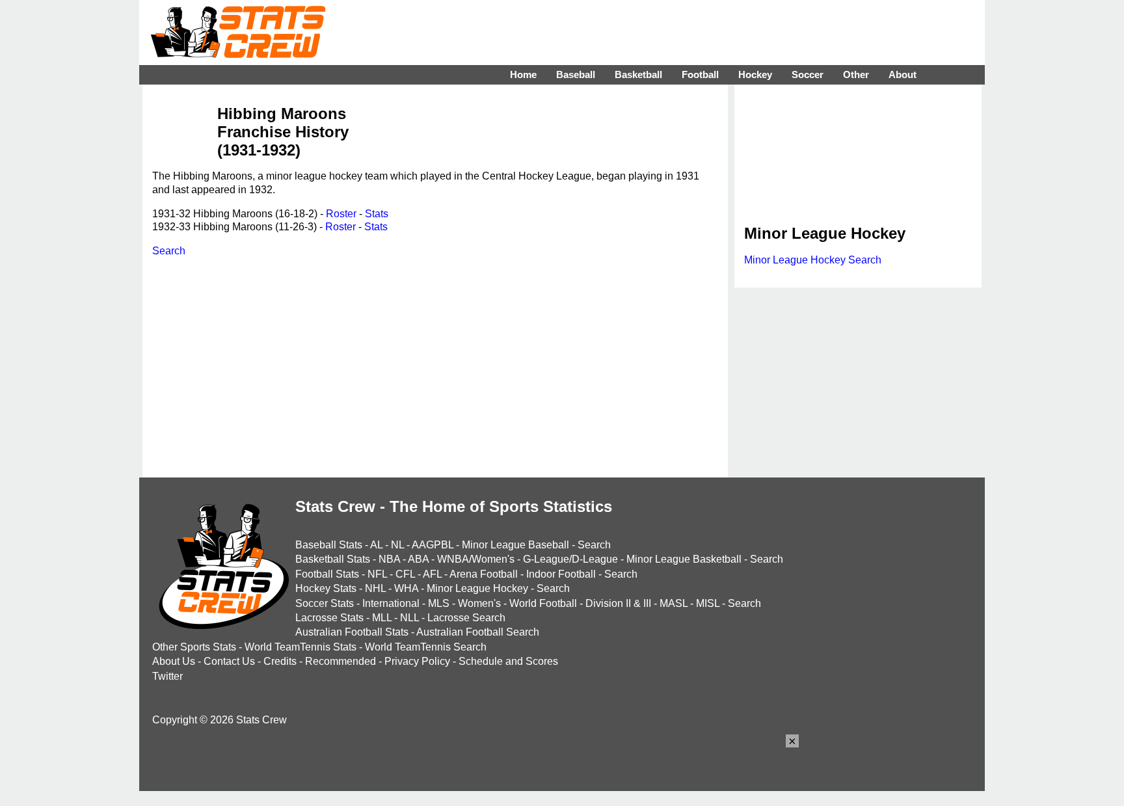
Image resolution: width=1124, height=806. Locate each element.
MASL (674, 603)
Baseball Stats (328, 544)
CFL (405, 574)
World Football (543, 603)
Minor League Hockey (477, 588)
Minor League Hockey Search (812, 259)
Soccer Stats (324, 603)
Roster (341, 213)
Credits (280, 661)
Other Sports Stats (194, 646)
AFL (432, 574)
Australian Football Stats (351, 632)
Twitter (167, 676)
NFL (377, 574)
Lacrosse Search (466, 617)
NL (397, 544)
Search (168, 250)
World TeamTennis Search (426, 646)
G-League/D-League (570, 559)
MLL (382, 617)
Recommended (340, 661)
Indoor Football (561, 574)
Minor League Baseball (515, 544)
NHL (375, 588)
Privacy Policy (417, 661)
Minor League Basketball (684, 559)
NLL (409, 617)
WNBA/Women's (476, 559)
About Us (173, 661)
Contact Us (229, 661)
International (391, 603)
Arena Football (483, 574)
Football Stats (327, 574)
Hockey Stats (325, 588)
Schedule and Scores (508, 661)
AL (376, 544)
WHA (406, 588)
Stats (376, 213)
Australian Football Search (477, 632)
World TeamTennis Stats (300, 646)
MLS (438, 603)
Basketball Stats (332, 559)
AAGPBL (432, 544)
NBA (389, 559)
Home (523, 74)
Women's (479, 603)
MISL (707, 603)
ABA (418, 559)
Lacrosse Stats (329, 617)
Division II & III (618, 603)
